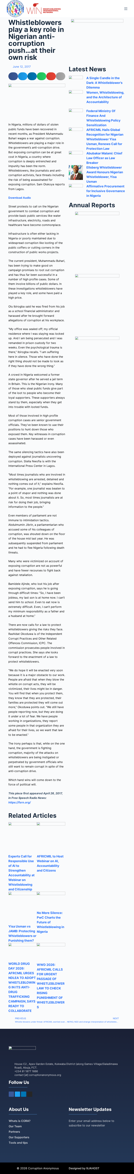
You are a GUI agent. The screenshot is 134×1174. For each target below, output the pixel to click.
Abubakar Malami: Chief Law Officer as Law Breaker (104, 158)
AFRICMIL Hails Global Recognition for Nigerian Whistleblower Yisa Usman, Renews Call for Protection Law (104, 139)
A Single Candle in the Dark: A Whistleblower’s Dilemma (104, 82)
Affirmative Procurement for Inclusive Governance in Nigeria (105, 190)
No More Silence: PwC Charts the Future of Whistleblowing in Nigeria (50, 922)
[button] (13, 76)
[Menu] (125, 8)
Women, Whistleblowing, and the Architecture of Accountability (105, 97)
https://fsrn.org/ (19, 802)
